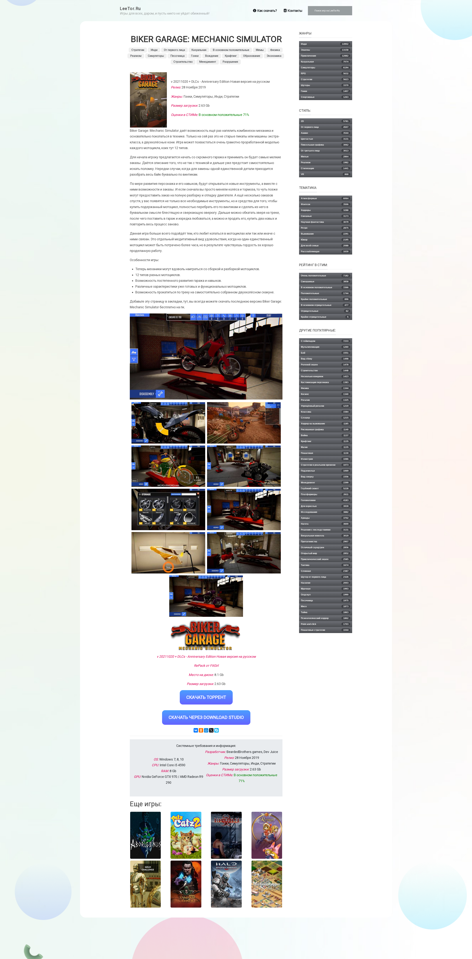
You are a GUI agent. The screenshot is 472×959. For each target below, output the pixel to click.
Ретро (324, 228)
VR (324, 174)
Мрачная (324, 588)
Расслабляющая (324, 251)
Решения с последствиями (324, 530)
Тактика (324, 565)
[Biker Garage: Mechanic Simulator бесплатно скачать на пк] (168, 422)
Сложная (324, 571)
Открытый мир (324, 553)
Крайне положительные (324, 299)
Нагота (324, 524)
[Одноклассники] (201, 730)
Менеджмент (207, 61)
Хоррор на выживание (324, 423)
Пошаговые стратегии (324, 630)
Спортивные (324, 97)
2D (324, 121)
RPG (324, 73)
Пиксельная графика (324, 145)
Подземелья (324, 471)
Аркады (324, 518)
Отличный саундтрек (324, 547)
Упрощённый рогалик (324, 406)
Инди (154, 50)
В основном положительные (231, 50)
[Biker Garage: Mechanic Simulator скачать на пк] (168, 466)
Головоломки (324, 500)
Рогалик (324, 400)
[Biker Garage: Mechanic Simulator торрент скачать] (244, 422)
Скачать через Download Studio (206, 717)
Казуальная (198, 50)
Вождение (211, 55)
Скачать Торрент (206, 697)
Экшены (324, 50)
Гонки (195, 55)
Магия (324, 447)
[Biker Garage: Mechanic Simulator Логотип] (206, 636)
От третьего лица (324, 150)
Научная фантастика (324, 222)
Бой (324, 353)
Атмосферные (324, 198)
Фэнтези (324, 204)
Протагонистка (324, 541)
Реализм (135, 55)
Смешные (324, 216)
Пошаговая (324, 453)
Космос (324, 394)
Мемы (260, 50)
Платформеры (324, 494)
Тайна (324, 612)
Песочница (177, 55)
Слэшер (324, 417)
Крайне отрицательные (324, 317)
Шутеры (324, 85)
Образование (251, 55)
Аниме (324, 133)
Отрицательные (324, 311)
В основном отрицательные (324, 305)
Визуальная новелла (324, 535)
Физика (275, 50)
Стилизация (324, 168)
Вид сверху (324, 476)
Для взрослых (324, 506)
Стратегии (137, 50)
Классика (324, 412)
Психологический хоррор (324, 618)
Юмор (324, 239)
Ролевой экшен (324, 364)
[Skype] (216, 730)
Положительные (324, 293)
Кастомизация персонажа (324, 382)
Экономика (274, 55)
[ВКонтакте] (196, 730)
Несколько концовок (324, 376)
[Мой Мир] (206, 730)
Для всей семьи (324, 245)
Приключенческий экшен (324, 559)
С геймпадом (324, 341)
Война (324, 435)
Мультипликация (324, 347)
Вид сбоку (324, 359)
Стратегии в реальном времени (324, 465)
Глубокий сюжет (324, 488)
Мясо (324, 606)
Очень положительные (324, 275)
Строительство (183, 61)
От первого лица (174, 50)
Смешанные (324, 281)
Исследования (324, 512)
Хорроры (324, 210)
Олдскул (324, 594)
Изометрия (324, 459)
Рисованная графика (324, 429)
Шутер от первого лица (324, 577)
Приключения (324, 56)
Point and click (324, 624)
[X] (211, 730)
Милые (324, 156)
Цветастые (324, 139)
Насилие (324, 583)
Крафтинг (231, 55)
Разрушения (230, 61)
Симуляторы (156, 55)
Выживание (324, 234)
